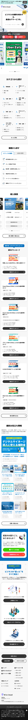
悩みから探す (18, 670)
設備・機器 (6, 90)
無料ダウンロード (14, 272)
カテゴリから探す (19, 677)
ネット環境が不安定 (11, 164)
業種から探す (18, 672)
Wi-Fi (18, 92)
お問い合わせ (14, 656)
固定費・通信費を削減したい (13, 169)
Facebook (18, 683)
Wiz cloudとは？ (7, 670)
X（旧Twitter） (20, 686)
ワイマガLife (5, 686)
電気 (5, 92)
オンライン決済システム (8, 105)
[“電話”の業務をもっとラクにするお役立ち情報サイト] (14, 53)
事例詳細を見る (14, 226)
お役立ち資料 (7, 661)
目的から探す (18, 675)
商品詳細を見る (14, 222)
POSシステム (6, 102)
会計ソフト (6, 115)
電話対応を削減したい (11, 173)
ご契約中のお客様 (20, 661)
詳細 (24, 2)
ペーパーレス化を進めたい (12, 178)
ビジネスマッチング (21, 117)
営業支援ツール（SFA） (21, 102)
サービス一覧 (19, 668)
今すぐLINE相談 (15, 550)
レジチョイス (17, 707)
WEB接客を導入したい (11, 159)
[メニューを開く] (25, 6)
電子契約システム (20, 127)
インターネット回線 (21, 90)
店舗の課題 (20, 153)
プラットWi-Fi (9, 707)
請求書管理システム (8, 117)
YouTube (18, 688)
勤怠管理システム (20, 129)
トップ (4, 668)
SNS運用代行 (6, 131)
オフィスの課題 (7, 153)
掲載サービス (6, 129)
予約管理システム (20, 104)
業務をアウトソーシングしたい (13, 183)
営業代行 (18, 115)
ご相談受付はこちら (14, 554)
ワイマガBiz (5, 683)
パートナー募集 (7, 673)
